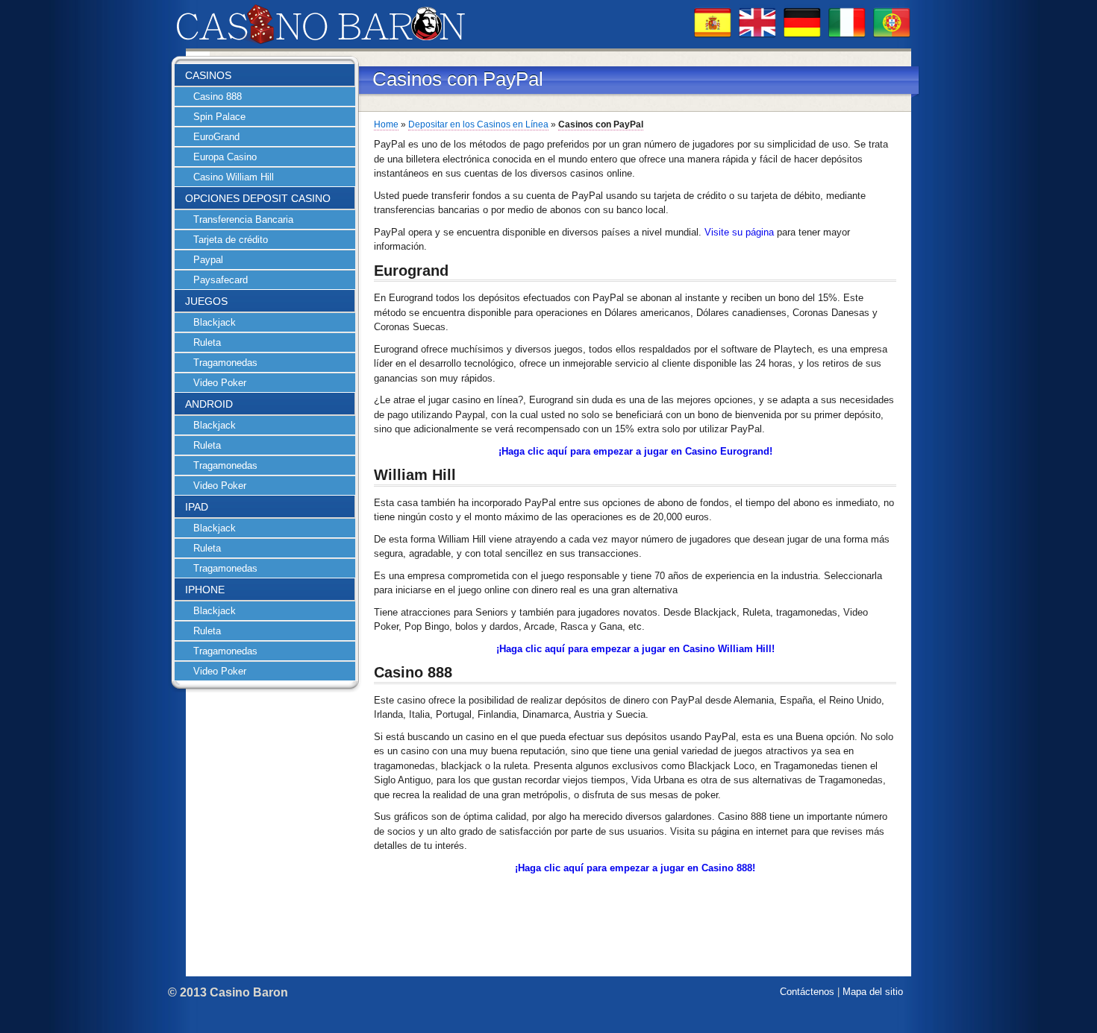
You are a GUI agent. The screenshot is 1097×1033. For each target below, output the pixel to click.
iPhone (205, 590)
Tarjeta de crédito (230, 239)
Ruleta (207, 342)
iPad (196, 507)
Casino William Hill (233, 177)
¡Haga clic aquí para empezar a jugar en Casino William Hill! (635, 648)
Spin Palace (219, 116)
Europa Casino (225, 156)
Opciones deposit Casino (258, 198)
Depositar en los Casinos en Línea (478, 124)
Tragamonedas (225, 362)
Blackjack (214, 322)
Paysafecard (220, 279)
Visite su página (739, 232)
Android (209, 404)
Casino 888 (217, 96)
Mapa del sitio (873, 991)
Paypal (208, 259)
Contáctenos (807, 991)
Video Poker (219, 382)
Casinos (208, 75)
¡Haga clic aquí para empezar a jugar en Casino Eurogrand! (635, 451)
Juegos (206, 301)
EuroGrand (216, 136)
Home (386, 124)
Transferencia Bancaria (243, 219)
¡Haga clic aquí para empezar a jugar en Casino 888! (635, 868)
